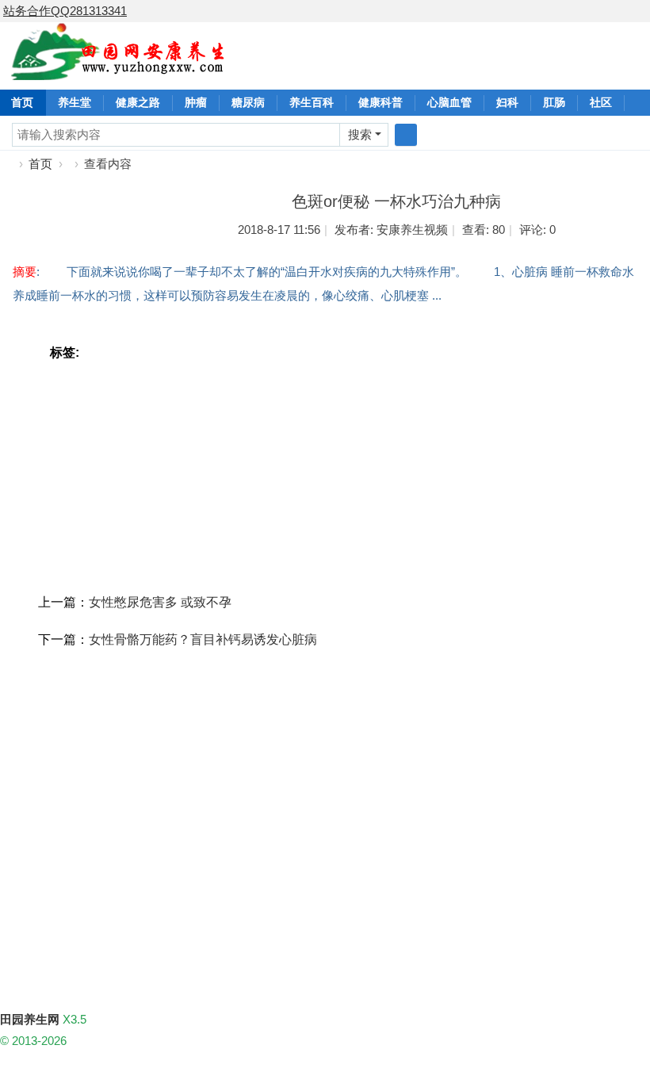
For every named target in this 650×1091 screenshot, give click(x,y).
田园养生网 (6, 163)
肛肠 (554, 102)
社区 (601, 102)
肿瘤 (196, 102)
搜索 (360, 134)
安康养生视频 (412, 229)
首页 (40, 163)
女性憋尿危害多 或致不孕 (160, 602)
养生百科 (311, 102)
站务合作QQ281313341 (65, 10)
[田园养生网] (118, 71)
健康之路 (138, 102)
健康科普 (380, 102)
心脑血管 (449, 102)
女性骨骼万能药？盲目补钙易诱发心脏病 (203, 639)
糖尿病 (248, 102)
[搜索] (406, 135)
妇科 (507, 102)
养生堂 (74, 102)
